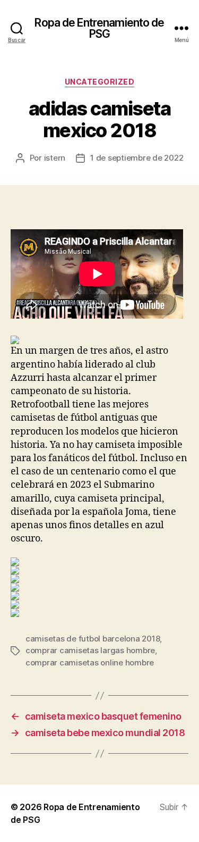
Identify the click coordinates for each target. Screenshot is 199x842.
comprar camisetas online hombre (89, 662)
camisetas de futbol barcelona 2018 (92, 638)
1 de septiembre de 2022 (136, 158)
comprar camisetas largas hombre (90, 650)
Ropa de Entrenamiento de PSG (99, 28)
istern (54, 158)
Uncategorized (100, 81)
